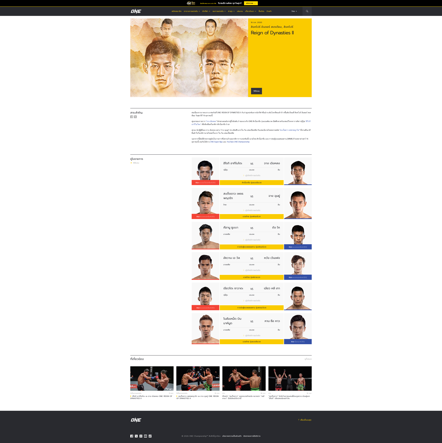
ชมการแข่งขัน (218, 11)
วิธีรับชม (256, 91)
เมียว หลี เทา (272, 288)
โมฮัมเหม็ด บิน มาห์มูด (232, 320)
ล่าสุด (230, 11)
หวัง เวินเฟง (272, 258)
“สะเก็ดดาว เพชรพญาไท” (290, 130)
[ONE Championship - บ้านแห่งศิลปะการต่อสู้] (135, 11)
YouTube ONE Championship (238, 142)
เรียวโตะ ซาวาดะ (233, 288)
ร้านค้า (269, 11)
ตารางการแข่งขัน (191, 11)
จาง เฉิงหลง (272, 163)
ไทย (293, 11)
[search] (307, 11)
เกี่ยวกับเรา (249, 11)
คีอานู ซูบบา (230, 227)
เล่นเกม (240, 11)
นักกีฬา (205, 11)
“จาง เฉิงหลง (211, 121)
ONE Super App (216, 142)
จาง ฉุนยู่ (274, 196)
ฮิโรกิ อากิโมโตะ (232, 163)
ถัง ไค (276, 227)
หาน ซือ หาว (272, 321)
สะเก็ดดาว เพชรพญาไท (233, 195)
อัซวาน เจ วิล (231, 258)
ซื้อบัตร (261, 11)
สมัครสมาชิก (177, 11)
